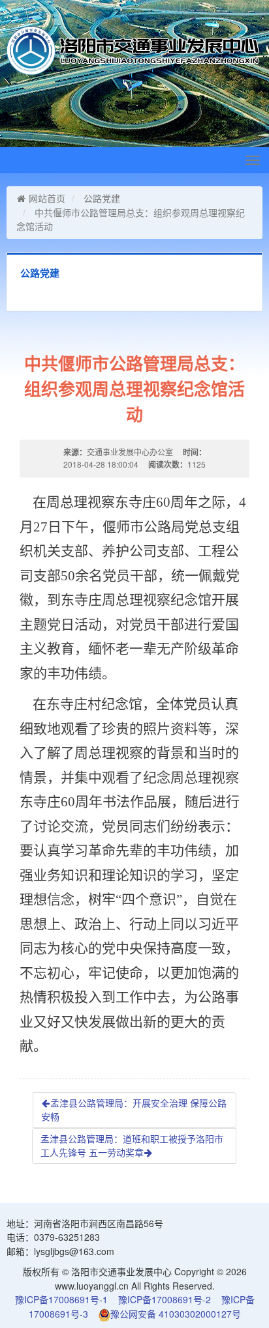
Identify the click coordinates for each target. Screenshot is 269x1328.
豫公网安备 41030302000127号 (175, 1313)
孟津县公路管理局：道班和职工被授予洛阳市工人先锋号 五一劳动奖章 (131, 1145)
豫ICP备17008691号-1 (61, 1299)
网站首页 (47, 198)
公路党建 (102, 198)
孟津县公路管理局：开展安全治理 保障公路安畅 (134, 1109)
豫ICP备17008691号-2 (164, 1299)
